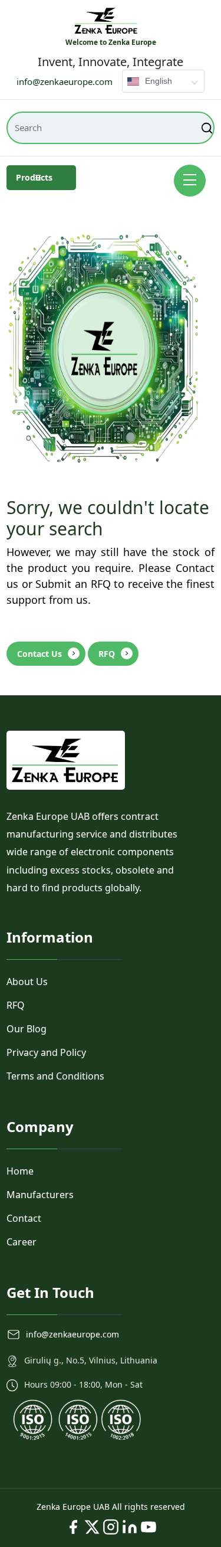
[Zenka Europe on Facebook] (73, 1527)
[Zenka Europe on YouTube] (148, 1527)
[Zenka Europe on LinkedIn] (129, 1527)
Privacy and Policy (46, 1052)
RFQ (106, 653)
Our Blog (26, 1028)
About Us (27, 981)
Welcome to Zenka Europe (110, 42)
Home (20, 1171)
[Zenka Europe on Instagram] (111, 1527)
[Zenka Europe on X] (92, 1527)
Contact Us (39, 653)
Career (21, 1241)
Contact (23, 1218)
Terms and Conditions (55, 1076)
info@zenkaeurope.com (65, 81)
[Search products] (208, 128)
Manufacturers (40, 1194)
